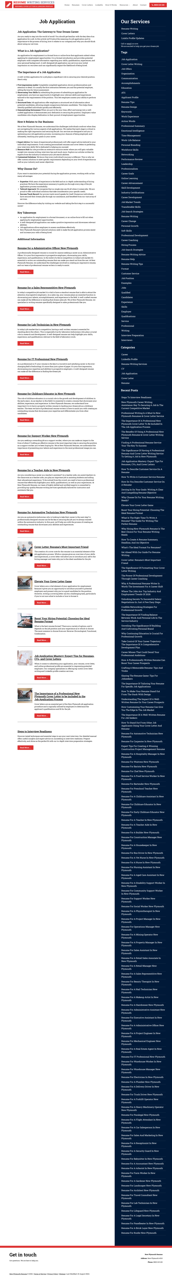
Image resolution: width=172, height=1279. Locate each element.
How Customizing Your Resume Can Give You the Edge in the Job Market (142, 708)
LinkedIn (99, 5)
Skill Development (130, 187)
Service (125, 321)
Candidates (127, 297)
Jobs (123, 287)
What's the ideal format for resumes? (141, 547)
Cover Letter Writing (131, 64)
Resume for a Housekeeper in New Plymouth (139, 847)
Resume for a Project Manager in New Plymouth (140, 920)
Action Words (128, 121)
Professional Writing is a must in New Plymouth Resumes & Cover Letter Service (142, 415)
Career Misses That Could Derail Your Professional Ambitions (140, 654)
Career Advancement (132, 183)
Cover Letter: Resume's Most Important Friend (61, 547)
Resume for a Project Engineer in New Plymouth (141, 1035)
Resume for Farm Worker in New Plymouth (138, 1175)
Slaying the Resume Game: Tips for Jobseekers (139, 677)
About (135, 5)
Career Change (128, 221)
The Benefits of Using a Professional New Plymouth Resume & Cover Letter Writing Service (142, 434)
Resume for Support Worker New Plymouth (43, 435)
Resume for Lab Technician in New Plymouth (44, 324)
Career (124, 354)
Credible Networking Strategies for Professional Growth (139, 608)
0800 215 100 (159, 5)
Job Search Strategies (132, 211)
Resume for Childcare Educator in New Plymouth (46, 393)
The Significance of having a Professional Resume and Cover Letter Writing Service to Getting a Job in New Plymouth (142, 453)
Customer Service (130, 273)
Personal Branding (130, 144)
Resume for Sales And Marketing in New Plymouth (142, 1137)
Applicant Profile (129, 97)
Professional (127, 325)
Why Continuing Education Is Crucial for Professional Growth (142, 635)
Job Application (129, 59)
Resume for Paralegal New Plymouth (140, 1114)
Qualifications (128, 316)
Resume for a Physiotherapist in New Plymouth (140, 913)
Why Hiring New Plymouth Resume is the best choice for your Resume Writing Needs (143, 531)
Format (125, 268)
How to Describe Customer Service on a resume (141, 471)
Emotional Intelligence (132, 130)
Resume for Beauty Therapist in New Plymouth (140, 983)
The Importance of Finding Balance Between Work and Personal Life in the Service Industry (141, 617)
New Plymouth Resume (18, 1274)
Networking (127, 154)
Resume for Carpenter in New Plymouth (141, 741)
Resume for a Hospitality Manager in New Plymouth (143, 755)
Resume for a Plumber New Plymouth (141, 1081)
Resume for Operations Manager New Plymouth (140, 928)
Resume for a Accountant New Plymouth (142, 1163)
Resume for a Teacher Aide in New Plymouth (44, 470)
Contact (143, 5)
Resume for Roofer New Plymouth (138, 1232)
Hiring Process (128, 244)
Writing (125, 330)
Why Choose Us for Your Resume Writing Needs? (142, 499)
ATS (123, 92)
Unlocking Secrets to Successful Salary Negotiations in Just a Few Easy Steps (141, 601)
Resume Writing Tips (132, 263)
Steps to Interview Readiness (35, 731)
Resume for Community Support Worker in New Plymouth (142, 892)
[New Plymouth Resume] (29, 7)
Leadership (127, 164)
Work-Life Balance (130, 140)
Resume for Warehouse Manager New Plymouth (140, 1071)
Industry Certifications (132, 192)
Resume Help (128, 259)
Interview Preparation (132, 335)
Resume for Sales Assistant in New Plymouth (139, 952)
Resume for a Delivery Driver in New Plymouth (140, 1088)
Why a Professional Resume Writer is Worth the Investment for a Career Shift (142, 585)
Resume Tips (127, 102)
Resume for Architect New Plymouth (140, 1190)
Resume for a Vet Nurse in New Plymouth (142, 857)
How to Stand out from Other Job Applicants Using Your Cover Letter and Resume (141, 725)
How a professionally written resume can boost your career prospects (143, 662)
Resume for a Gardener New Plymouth (141, 1180)
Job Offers (126, 68)
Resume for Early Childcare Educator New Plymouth (143, 814)
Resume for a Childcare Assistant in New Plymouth (142, 798)
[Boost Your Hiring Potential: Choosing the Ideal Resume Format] (25, 627)
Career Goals (127, 173)
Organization (128, 73)
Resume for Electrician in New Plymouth (142, 1077)
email (129, 43)
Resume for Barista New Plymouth (139, 766)
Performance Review (132, 159)
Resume (125, 383)
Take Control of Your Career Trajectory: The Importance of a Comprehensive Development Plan (141, 644)
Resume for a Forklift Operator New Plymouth (139, 1101)
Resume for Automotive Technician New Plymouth (47, 512)
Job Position (127, 278)
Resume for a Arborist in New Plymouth (142, 1168)
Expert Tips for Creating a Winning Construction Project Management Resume (143, 748)
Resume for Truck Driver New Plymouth (142, 1094)
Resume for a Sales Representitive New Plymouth (47, 287)
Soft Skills (126, 230)
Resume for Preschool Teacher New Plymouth (139, 790)
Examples (126, 282)
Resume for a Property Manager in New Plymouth (141, 944)
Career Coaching (129, 240)
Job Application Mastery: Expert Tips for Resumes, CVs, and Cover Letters (64, 657)
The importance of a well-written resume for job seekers (143, 716)
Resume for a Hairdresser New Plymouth (142, 1004)
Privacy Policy (52, 1274)
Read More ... (25, 272)
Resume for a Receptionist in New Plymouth (139, 1145)
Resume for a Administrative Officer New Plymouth (48, 248)
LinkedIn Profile (129, 359)
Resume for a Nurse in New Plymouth (141, 862)
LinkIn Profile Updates (132, 38)
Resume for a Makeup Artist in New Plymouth (139, 999)
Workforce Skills (129, 149)
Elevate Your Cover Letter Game (53, 581)
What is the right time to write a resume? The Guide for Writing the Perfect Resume (139, 520)
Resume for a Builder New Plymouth (140, 832)
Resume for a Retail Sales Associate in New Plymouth (141, 960)
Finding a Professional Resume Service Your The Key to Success (141, 444)
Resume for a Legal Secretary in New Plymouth (140, 1217)
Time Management (131, 135)
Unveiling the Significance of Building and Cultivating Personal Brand (141, 627)
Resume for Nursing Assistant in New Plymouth (140, 869)
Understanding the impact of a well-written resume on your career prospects (142, 701)
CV (122, 368)
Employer (126, 311)
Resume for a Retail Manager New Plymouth (139, 967)
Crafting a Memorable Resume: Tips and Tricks (142, 669)
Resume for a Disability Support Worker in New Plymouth (143, 884)
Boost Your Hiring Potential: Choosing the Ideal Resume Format (62, 620)
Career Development (131, 197)
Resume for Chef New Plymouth (137, 771)
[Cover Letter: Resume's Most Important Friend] (25, 556)
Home (66, 5)
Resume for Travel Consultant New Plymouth (139, 1197)
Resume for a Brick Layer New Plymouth (142, 1228)
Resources (124, 5)
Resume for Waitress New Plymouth (140, 761)
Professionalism (129, 168)
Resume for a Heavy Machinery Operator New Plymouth (142, 1109)
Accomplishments (130, 83)
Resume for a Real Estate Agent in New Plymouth (141, 1050)
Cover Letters (87, 5)
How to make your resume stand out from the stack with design (140, 693)
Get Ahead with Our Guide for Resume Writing (140, 554)
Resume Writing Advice (133, 254)
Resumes (75, 5)
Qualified (125, 292)
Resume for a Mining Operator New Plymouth (139, 936)
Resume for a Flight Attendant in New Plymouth (141, 1121)
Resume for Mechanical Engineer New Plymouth (141, 1043)
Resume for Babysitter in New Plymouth (142, 1158)
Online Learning (129, 178)
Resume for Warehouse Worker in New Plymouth (141, 1063)
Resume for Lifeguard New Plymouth (140, 1210)
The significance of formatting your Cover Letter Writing (143, 569)
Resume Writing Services (134, 364)
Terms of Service (40, 1274)
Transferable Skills (131, 206)
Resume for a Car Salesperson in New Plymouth (140, 1129)
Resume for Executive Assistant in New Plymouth (141, 1019)
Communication (129, 78)
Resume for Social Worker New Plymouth (142, 906)
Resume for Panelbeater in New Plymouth (142, 1223)
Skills (124, 306)
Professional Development (134, 235)
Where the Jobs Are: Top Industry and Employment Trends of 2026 (141, 593)
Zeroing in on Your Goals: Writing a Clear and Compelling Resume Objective (142, 491)
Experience (127, 302)
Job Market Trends (131, 202)
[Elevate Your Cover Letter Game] (25, 590)
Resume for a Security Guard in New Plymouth (140, 1152)
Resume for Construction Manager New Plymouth (141, 839)
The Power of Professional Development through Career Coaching (141, 577)
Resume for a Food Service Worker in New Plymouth (143, 778)
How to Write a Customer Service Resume (143, 476)
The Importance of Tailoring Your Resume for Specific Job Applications (142, 685)
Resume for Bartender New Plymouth (140, 783)
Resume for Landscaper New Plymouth (141, 1185)
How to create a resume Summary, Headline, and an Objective (139, 541)
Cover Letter (127, 378)
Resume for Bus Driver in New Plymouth (142, 852)
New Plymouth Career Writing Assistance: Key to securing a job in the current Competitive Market (142, 405)
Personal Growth (129, 225)
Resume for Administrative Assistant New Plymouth (143, 1011)
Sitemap (62, 1274)
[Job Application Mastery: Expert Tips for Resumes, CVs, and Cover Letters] (25, 665)
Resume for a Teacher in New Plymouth (142, 819)
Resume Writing (129, 28)
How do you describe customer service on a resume (143, 483)
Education (126, 87)
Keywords (126, 111)
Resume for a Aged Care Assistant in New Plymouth (142, 877)
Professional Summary (133, 125)
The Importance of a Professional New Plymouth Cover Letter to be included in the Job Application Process (59, 696)
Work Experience (130, 116)
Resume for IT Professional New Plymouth (43, 359)
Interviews (126, 340)
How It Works (111, 5)
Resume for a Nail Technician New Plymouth (139, 991)
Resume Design (129, 106)
